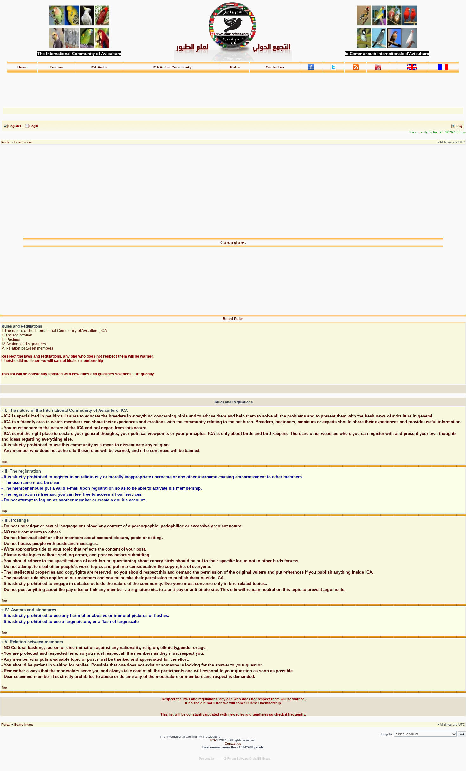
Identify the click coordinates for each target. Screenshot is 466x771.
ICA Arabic (99, 67)
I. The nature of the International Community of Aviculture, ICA (54, 330)
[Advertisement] (233, 87)
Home (22, 67)
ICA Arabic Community (172, 67)
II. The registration (17, 335)
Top (4, 461)
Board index (23, 142)
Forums (56, 67)
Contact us (275, 67)
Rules (235, 67)
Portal (5, 142)
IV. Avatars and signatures (24, 344)
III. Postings (11, 339)
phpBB (220, 758)
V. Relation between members (27, 348)
